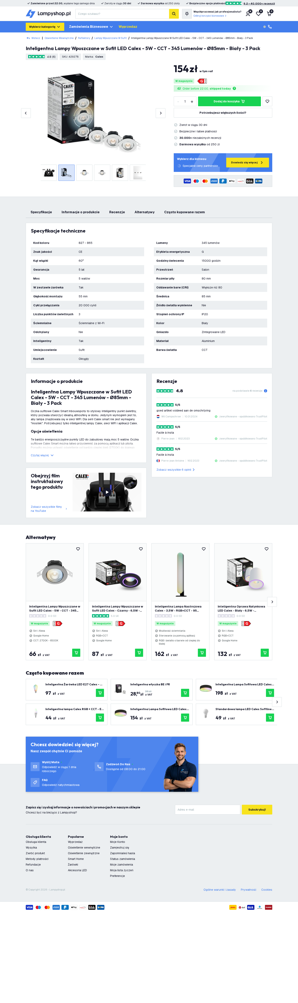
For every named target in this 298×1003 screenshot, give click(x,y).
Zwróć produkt (35, 853)
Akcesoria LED (77, 870)
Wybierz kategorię (42, 27)
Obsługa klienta (36, 842)
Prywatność (248, 890)
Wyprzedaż (75, 842)
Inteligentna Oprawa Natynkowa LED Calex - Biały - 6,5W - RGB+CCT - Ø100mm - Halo (241, 609)
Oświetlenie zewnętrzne (84, 853)
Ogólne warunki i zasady (220, 890)
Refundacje (33, 864)
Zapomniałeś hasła (122, 853)
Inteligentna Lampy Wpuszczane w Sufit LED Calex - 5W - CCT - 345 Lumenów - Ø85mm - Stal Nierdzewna (54, 609)
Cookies (266, 890)
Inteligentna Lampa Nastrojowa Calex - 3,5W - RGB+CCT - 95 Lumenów (178, 609)
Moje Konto (117, 842)
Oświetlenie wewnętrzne (59, 38)
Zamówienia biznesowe (88, 27)
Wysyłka (31, 847)
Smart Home (76, 859)
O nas (30, 870)
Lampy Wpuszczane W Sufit (110, 38)
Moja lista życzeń (121, 870)
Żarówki (73, 864)
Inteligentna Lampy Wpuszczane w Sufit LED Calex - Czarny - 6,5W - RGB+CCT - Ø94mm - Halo (117, 609)
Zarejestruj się (119, 847)
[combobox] (122, 14)
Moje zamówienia (121, 864)
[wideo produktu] (107, 492)
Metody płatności (37, 859)
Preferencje (117, 876)
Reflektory (84, 38)
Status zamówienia (122, 859)
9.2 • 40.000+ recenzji (259, 3)
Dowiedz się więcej (244, 162)
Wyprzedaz (128, 27)
